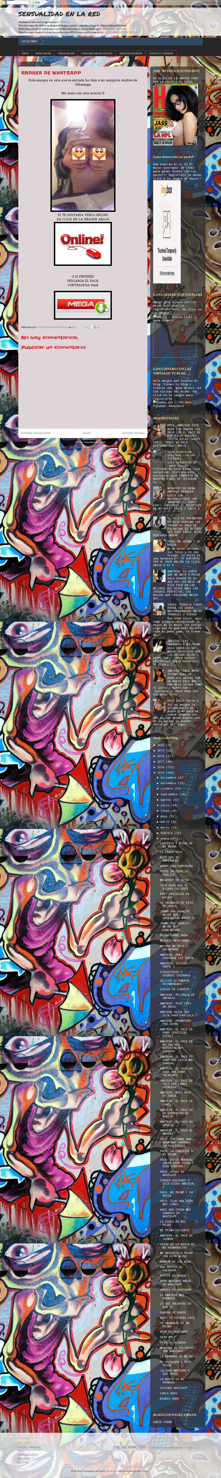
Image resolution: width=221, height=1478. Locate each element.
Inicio (86, 433)
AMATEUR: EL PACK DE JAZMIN (176, 1237)
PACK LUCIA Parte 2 (183, 700)
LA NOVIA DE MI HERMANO (172, 1380)
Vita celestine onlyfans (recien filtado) (181, 455)
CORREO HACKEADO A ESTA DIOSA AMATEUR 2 (177, 1183)
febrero (167, 833)
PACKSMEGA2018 (28, 1455)
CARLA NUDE (168, 1393)
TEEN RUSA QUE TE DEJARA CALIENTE (174, 886)
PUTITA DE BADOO (173, 1275)
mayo (165, 816)
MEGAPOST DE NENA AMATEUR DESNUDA (181, 489)
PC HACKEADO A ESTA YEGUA (175, 1363)
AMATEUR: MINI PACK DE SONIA (175, 1094)
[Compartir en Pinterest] (98, 327)
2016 (161, 767)
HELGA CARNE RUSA (174, 935)
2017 (161, 761)
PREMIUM (24, 1458)
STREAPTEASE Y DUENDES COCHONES (175, 973)
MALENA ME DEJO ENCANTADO (172, 947)
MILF (21, 1451)
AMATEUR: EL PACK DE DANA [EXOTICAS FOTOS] (176, 1032)
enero (166, 838)
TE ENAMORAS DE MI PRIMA (174, 1324)
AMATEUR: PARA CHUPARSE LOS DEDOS (177, 956)
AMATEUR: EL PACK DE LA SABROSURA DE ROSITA (176, 1113)
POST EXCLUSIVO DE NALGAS (174, 895)
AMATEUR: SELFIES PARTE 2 (174, 964)
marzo (166, 827)
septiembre (170, 794)
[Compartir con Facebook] (95, 327)
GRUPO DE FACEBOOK (130, 53)
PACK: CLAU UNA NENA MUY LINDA (176, 1202)
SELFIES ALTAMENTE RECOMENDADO (174, 982)
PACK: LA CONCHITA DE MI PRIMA (177, 1152)
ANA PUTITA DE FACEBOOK (171, 1268)
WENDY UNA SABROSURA (176, 866)
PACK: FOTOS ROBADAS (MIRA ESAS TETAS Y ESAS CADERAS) (177, 1163)
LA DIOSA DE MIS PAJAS (173, 1223)
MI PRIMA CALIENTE (174, 1230)
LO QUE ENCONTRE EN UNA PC (175, 1305)
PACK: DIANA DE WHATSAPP (172, 1173)
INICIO (25, 53)
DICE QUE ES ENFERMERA (169, 858)
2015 (161, 772)
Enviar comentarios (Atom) (91, 442)
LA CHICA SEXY (171, 852)
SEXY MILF (168, 1337)
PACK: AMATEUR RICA (183, 425)
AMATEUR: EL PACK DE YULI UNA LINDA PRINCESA (176, 1084)
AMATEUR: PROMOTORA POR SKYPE (175, 1022)
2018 (161, 756)
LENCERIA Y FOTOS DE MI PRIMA (176, 844)
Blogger (145, 1471)
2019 (161, 750)
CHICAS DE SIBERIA (174, 989)
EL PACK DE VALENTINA (184, 518)
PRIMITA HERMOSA (173, 1342)
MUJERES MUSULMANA (174, 940)
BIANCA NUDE (169, 1398)
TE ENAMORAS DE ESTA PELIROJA (176, 904)
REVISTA (23, 1462)
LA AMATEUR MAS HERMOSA (172, 1296)
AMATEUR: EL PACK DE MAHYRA (176, 1132)
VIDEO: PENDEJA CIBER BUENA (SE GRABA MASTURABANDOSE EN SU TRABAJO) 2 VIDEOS (184, 609)
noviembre (169, 783)
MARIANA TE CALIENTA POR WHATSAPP (176, 1349)
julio (166, 805)
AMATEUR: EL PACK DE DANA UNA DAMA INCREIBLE (176, 1072)
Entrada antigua (133, 433)
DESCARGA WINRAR (114, 29)
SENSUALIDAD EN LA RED (59, 13)
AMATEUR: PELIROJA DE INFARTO (177, 996)
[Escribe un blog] (88, 327)
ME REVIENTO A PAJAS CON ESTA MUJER (176, 1254)
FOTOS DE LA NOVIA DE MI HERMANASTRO (177, 1245)
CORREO (64, 22)
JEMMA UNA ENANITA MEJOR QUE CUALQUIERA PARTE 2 (177, 914)
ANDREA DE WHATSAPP (175, 1289)
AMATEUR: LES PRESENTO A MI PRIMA (183, 642)
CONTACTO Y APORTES (161, 53)
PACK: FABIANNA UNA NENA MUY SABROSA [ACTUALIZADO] (175, 1142)
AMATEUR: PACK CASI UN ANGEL (175, 1004)
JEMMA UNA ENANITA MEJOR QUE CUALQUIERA (174, 926)
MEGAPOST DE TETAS (174, 880)
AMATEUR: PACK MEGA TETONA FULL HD (183, 672)
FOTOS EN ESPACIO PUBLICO (174, 872)
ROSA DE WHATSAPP (174, 1331)
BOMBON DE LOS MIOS (175, 1261)
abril (166, 821)
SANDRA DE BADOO (173, 1312)
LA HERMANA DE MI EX (176, 1356)
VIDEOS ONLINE (66, 53)
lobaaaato (111, 1471)
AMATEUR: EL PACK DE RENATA (176, 1123)
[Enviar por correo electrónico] (85, 327)
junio (166, 810)
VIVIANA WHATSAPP (174, 1388)
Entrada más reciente (35, 433)
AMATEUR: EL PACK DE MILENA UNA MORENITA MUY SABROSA (176, 1046)
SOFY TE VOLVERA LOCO (177, 1317)
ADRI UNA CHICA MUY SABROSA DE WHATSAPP (175, 1213)
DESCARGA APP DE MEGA (120, 32)
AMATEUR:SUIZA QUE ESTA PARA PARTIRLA (177, 1013)
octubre (167, 788)
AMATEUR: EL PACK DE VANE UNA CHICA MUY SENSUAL (177, 1060)
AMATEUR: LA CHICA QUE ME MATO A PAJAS (183, 572)
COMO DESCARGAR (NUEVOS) (96, 53)
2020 (161, 745)
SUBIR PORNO (162, 1422)
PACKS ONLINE (43, 53)
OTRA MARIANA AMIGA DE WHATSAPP (175, 1282)
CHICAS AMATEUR (29, 1447)
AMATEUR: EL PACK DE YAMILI (176, 1102)
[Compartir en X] (92, 327)
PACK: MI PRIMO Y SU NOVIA (183, 543)
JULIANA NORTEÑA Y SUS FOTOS (174, 1372)
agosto (167, 799)
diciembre (169, 777)
